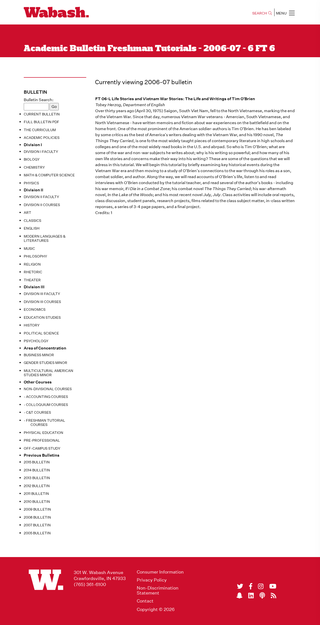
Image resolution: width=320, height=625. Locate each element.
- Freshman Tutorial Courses (44, 422)
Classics (32, 220)
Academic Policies (42, 137)
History (32, 325)
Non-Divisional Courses (48, 389)
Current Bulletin (42, 114)
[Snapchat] (239, 595)
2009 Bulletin (37, 509)
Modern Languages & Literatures (45, 238)
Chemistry (34, 167)
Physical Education (43, 432)
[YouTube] (272, 586)
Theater (32, 280)
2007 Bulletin (37, 525)
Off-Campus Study (42, 448)
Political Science (41, 333)
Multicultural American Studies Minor (48, 372)
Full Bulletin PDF (41, 122)
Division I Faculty (41, 151)
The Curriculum (40, 130)
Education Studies (42, 317)
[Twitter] (240, 586)
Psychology (36, 341)
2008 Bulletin (37, 517)
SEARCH (259, 13)
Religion (32, 264)
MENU (281, 13)
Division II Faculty (41, 197)
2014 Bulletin (37, 470)
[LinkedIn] (251, 595)
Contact (145, 601)
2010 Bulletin (37, 501)
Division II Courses (42, 205)
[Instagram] (261, 586)
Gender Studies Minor (45, 362)
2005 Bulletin (37, 533)
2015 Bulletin (37, 462)
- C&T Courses (37, 412)
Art (27, 212)
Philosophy (35, 256)
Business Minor (39, 355)
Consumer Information (160, 572)
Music (29, 248)
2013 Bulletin (37, 478)
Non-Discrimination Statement (157, 591)
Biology (32, 159)
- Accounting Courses (46, 396)
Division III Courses (42, 302)
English (32, 228)
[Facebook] (250, 586)
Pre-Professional (42, 440)
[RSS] (273, 595)
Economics (35, 309)
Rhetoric (33, 272)
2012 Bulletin (37, 486)
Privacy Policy (152, 580)
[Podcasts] (262, 595)
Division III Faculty (42, 294)
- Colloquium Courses (46, 404)
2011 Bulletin (36, 493)
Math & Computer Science (49, 175)
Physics (31, 183)
